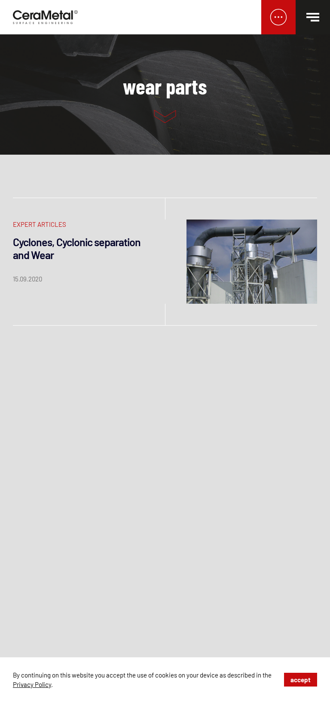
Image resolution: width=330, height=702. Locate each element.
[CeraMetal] (45, 17)
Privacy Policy (32, 684)
